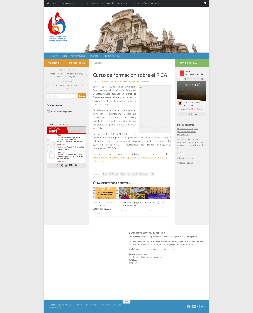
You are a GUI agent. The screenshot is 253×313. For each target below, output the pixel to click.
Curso (123, 174)
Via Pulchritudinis (77, 56)
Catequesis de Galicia (185, 158)
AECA (179, 153)
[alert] (66, 111)
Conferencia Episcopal (110, 174)
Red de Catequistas (112, 56)
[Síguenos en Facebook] (70, 63)
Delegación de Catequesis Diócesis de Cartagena (119, 82)
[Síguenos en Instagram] (79, 63)
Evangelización (132, 174)
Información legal (149, 3)
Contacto (135, 3)
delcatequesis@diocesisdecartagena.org (146, 257)
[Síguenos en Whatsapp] (83, 63)
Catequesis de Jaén (185, 163)
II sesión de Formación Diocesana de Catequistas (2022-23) (103, 205)
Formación (144, 174)
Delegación (51, 3)
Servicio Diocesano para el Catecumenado (96, 3)
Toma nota (93, 56)
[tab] (57, 130)
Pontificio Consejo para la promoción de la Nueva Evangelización (187, 132)
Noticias (97, 63)
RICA (152, 174)
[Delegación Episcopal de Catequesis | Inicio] (57, 27)
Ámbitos (121, 3)
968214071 (133, 263)
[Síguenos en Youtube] (75, 63)
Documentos (66, 3)
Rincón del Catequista (57, 56)
